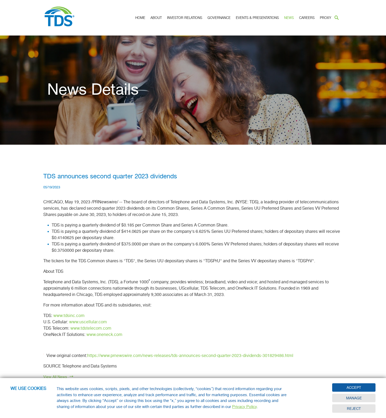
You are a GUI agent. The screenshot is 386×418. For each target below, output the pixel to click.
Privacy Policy (244, 407)
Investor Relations (184, 18)
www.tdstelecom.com (90, 328)
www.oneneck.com (104, 334)
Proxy (325, 18)
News (289, 18)
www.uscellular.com (88, 322)
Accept (354, 387)
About (156, 18)
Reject (354, 408)
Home (140, 18)
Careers (307, 18)
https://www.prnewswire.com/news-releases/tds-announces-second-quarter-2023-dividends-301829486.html (190, 355)
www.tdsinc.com (69, 315)
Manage (354, 398)
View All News (55, 377)
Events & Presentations (257, 18)
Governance (219, 18)
